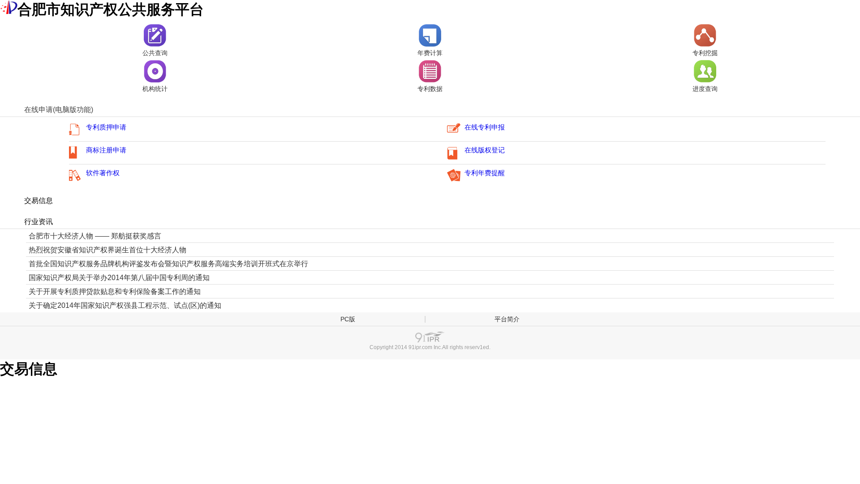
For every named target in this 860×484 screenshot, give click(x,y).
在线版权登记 (484, 150)
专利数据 (430, 89)
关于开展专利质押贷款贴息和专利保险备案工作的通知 (115, 291)
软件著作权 (103, 173)
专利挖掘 (705, 53)
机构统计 (155, 89)
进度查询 (705, 89)
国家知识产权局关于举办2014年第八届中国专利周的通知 (119, 277)
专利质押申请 (106, 127)
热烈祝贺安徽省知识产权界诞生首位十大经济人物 (107, 250)
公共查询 (155, 53)
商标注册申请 (106, 150)
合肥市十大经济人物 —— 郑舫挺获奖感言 (95, 236)
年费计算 (430, 53)
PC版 (347, 319)
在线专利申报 (484, 127)
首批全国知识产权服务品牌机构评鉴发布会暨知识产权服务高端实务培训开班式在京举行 (168, 264)
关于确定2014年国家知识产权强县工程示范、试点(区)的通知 (125, 305)
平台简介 (507, 319)
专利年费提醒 (484, 173)
